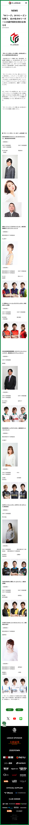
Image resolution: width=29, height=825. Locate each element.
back (9, 709)
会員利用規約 (14, 818)
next (19, 709)
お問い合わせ (14, 815)
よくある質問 (14, 819)
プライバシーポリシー (14, 816)
